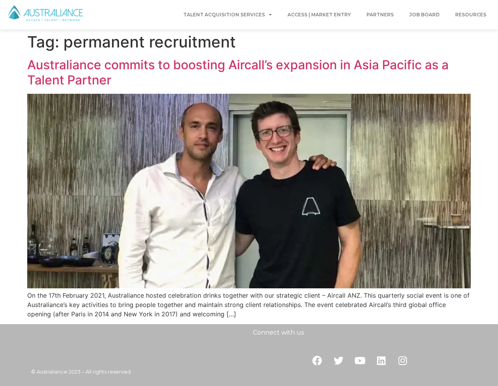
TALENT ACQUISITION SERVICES (224, 15)
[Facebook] (317, 360)
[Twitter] (338, 360)
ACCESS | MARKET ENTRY (319, 15)
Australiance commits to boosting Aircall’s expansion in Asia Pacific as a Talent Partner (238, 72)
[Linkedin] (381, 360)
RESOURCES (470, 15)
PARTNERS (380, 15)
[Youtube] (360, 360)
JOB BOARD (424, 15)
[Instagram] (402, 360)
